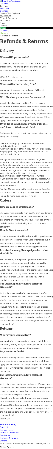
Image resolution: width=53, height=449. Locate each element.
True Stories (5, 20)
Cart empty (5, 30)
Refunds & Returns (9, 438)
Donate (3, 28)
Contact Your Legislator (10, 13)
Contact (3, 25)
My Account (5, 16)
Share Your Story (8, 424)
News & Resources (8, 18)
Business (4, 11)
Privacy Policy (7, 429)
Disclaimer (5, 435)
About (2, 23)
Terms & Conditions (9, 432)
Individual (4, 8)
